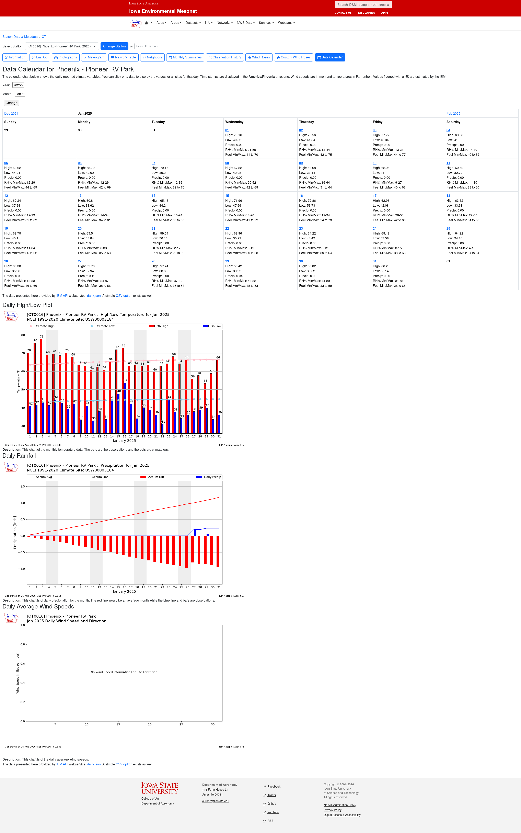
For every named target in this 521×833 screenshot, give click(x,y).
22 (227, 228)
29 (227, 261)
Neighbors (154, 57)
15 (227, 195)
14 (153, 195)
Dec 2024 (11, 113)
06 (80, 162)
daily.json (94, 295)
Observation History (226, 57)
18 (448, 195)
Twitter (271, 795)
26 (6, 261)
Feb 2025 (453, 113)
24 (375, 228)
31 (375, 261)
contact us (343, 12)
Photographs (67, 57)
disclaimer (366, 12)
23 (301, 228)
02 (301, 130)
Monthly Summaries (187, 57)
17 (375, 195)
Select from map (147, 46)
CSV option (124, 295)
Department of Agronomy (157, 803)
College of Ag (150, 798)
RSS (270, 821)
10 (375, 162)
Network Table (125, 57)
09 (301, 162)
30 (301, 261)
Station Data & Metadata (20, 36)
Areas (175, 22)
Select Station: (12, 46)
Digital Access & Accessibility (342, 815)
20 (80, 228)
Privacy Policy (332, 810)
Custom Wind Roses (296, 57)
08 (227, 162)
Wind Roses (261, 57)
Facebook (273, 786)
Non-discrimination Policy (340, 805)
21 (153, 228)
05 (6, 162)
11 (448, 162)
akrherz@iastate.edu (215, 801)
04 (448, 130)
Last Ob (41, 57)
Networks (223, 22)
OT (44, 36)
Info (207, 22)
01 (227, 130)
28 (153, 261)
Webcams (285, 22)
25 (448, 228)
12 (6, 195)
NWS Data (244, 22)
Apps (160, 22)
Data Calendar (332, 57)
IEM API (62, 295)
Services (265, 22)
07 (153, 162)
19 (6, 228)
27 (80, 261)
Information (17, 57)
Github (271, 803)
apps (385, 12)
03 (375, 130)
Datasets (192, 22)
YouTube (273, 812)
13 (80, 195)
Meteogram (96, 57)
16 (301, 195)
